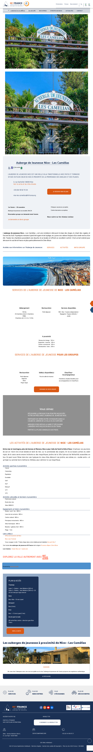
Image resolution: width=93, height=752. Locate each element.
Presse (66, 4)
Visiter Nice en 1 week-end (20, 549)
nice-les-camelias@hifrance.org (24, 195)
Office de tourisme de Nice (13, 536)
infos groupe (79, 247)
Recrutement (74, 4)
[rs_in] (51, 707)
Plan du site (66, 746)
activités (64, 247)
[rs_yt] (48, 707)
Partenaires (59, 4)
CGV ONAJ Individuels (46, 742)
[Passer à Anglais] (86, 5)
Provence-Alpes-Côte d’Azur (49, 545)
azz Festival (12, 539)
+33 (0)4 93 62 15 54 (20, 190)
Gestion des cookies (48, 746)
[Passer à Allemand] (89, 5)
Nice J (7, 539)
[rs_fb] (41, 707)
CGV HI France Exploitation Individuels (19, 746)
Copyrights (58, 746)
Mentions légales (36, 746)
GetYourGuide (14, 566)
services (50, 247)
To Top (90, 741)
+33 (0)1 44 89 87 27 (68, 733)
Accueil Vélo (51, 542)
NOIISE (82, 746)
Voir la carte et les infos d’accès (24, 184)
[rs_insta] (44, 707)
